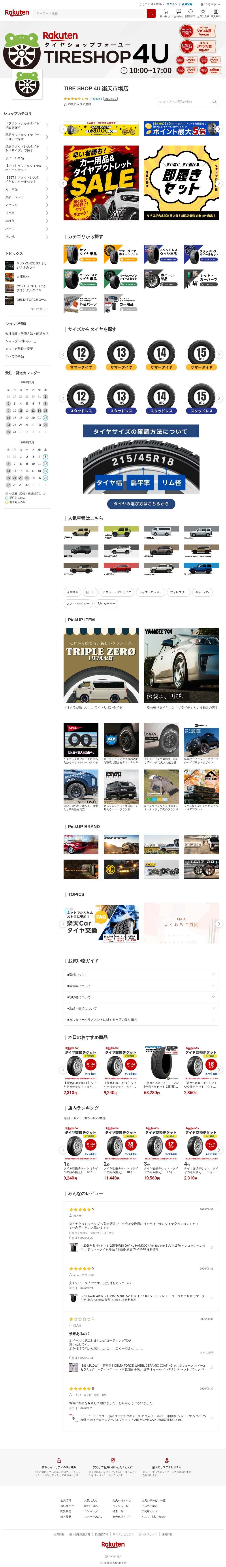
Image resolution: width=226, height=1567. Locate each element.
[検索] (151, 13)
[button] (210, 4)
